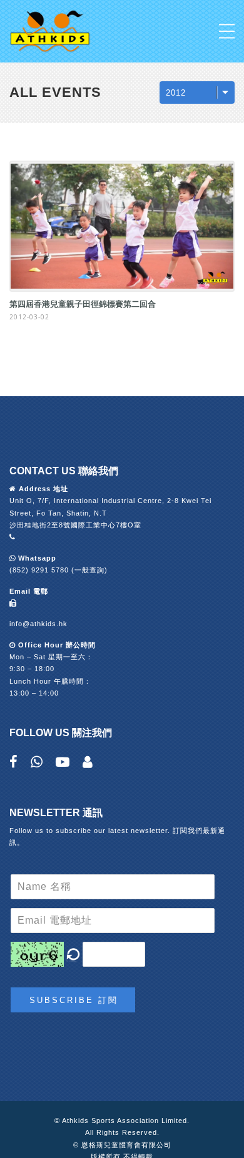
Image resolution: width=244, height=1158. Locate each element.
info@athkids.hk (38, 623)
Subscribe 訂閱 (73, 1000)
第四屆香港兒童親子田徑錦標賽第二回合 (82, 304)
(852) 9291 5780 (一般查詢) (58, 570)
